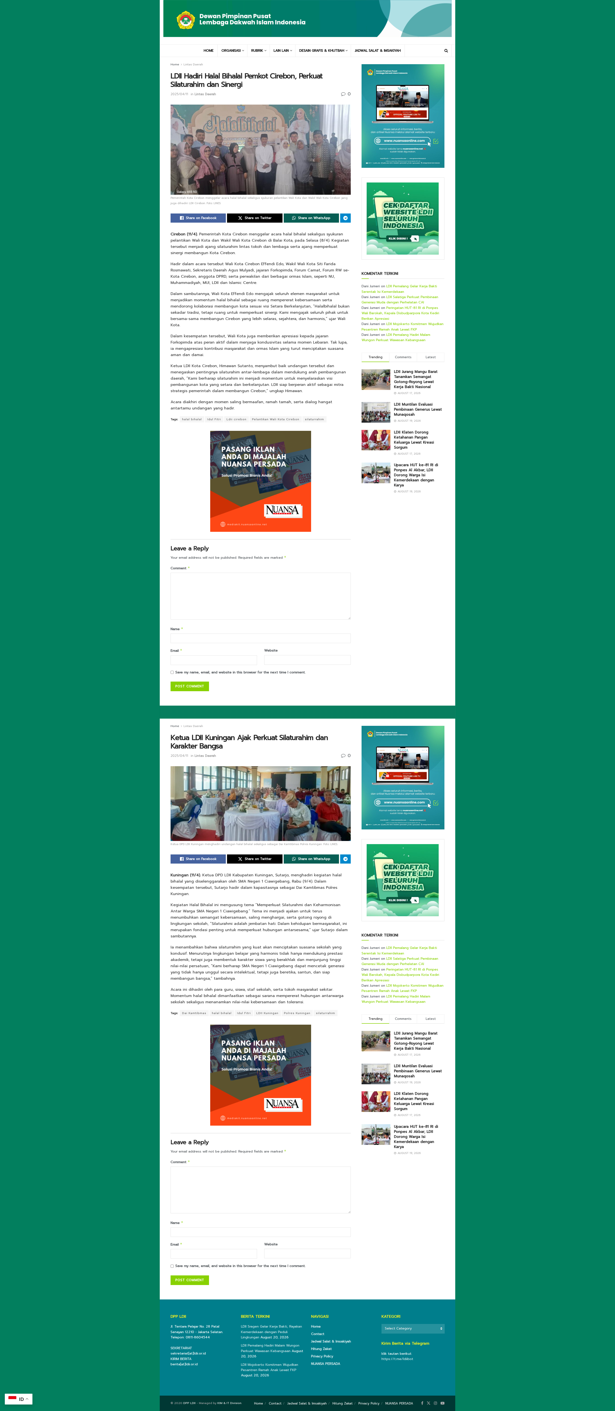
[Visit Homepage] (307, 22)
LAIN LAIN (281, 50)
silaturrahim (314, 419)
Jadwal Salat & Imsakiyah (331, 1341)
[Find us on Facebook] (422, 1403)
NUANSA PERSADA (325, 1363)
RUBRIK (257, 50)
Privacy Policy (322, 1356)
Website (271, 650)
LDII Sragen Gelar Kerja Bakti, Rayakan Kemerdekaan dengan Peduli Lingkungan (271, 1332)
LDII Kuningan (267, 1013)
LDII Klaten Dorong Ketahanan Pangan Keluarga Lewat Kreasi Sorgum (414, 440)
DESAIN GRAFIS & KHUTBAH (321, 50)
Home (175, 64)
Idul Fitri (214, 419)
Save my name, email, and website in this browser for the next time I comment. (240, 672)
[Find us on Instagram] (435, 1403)
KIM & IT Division (229, 1403)
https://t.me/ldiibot (397, 1358)
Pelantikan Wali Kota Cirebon (275, 419)
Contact (317, 1333)
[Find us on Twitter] (428, 1403)
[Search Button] (446, 51)
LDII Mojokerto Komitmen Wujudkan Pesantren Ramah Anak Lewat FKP (402, 326)
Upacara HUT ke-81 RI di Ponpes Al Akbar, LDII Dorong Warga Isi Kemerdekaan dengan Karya (416, 475)
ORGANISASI (231, 50)
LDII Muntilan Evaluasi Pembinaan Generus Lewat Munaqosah (418, 409)
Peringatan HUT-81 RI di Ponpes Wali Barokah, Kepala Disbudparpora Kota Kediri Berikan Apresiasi (400, 313)
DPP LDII (189, 1403)
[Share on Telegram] (345, 218)
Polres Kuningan (297, 1013)
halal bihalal (192, 419)
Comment (180, 568)
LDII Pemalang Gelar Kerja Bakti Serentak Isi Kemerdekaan (399, 289)
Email (176, 650)
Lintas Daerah (193, 64)
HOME (209, 50)
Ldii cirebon (236, 419)
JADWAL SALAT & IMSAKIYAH (378, 50)
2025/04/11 (179, 94)
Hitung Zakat (321, 1348)
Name (177, 629)
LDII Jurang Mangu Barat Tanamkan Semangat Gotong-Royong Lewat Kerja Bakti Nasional (415, 379)
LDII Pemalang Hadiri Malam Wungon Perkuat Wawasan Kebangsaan (396, 337)
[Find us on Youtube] (442, 1403)
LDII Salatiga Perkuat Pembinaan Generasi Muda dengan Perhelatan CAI (400, 300)
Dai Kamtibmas (194, 1013)
